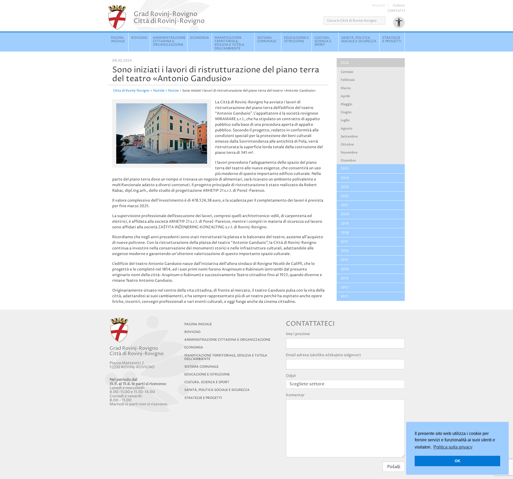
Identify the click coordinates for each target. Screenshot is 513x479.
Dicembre (348, 160)
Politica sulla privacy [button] (452, 447)
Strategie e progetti (391, 40)
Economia (199, 38)
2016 (345, 251)
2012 (344, 287)
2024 (345, 178)
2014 (345, 269)
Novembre (349, 152)
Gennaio (347, 72)
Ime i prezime (298, 334)
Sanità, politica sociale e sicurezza (358, 40)
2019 (345, 223)
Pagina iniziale (118, 40)
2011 (344, 296)
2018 (345, 232)
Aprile (345, 96)
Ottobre (347, 144)
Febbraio (348, 80)
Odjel (291, 376)
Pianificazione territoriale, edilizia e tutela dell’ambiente (225, 357)
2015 (344, 260)
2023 (345, 187)
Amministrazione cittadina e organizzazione (169, 41)
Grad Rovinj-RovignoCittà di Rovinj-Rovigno (169, 17)
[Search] (387, 21)
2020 (345, 214)
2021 (344, 205)
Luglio (345, 120)
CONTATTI (396, 11)
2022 (345, 196)
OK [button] (457, 461)
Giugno (346, 112)
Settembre (349, 136)
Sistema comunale (266, 40)
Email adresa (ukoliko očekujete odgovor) (323, 355)
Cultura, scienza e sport (322, 41)
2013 (344, 278)
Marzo (346, 88)
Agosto (346, 128)
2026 (345, 63)
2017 (344, 242)
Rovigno (139, 38)
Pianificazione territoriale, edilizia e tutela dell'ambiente (229, 43)
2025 (345, 168)
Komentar (295, 395)
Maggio (346, 104)
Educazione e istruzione (296, 40)
